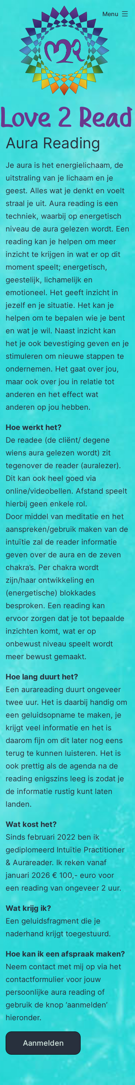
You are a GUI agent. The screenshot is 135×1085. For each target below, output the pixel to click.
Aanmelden (43, 1043)
